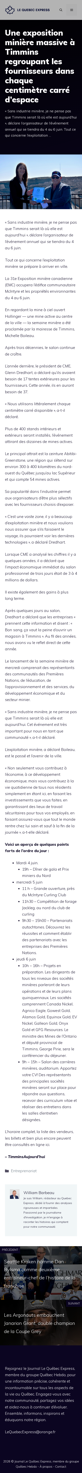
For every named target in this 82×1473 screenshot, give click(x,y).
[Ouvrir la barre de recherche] (61, 10)
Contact (60, 1466)
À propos (46, 1466)
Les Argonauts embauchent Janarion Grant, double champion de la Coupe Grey (39, 1323)
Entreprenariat (24, 1170)
